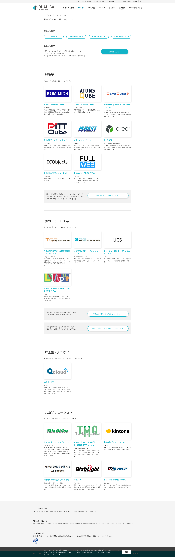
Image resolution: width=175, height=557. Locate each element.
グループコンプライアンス (107, 523)
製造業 (53, 37)
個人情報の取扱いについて (40, 536)
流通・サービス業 (75, 37)
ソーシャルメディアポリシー (124, 523)
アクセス (118, 1)
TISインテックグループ (84, 1)
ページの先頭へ (135, 505)
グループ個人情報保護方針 (60, 523)
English (135, 1)
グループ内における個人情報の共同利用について (83, 523)
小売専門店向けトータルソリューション (84, 511)
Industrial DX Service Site (40, 511)
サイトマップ (102, 536)
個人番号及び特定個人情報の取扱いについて (62, 536)
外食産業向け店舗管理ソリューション (60, 511)
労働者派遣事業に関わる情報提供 (86, 536)
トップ (46, 15)
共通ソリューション (120, 37)
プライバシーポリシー (51, 554)
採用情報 (111, 1)
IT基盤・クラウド (98, 37)
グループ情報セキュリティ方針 (42, 523)
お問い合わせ (127, 1)
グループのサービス (100, 1)
